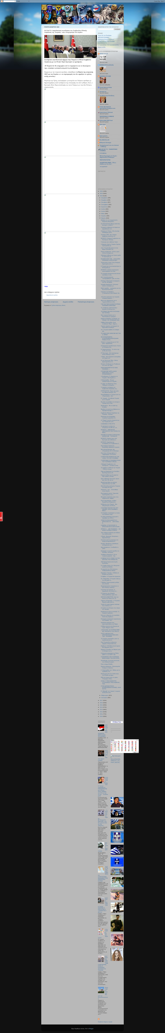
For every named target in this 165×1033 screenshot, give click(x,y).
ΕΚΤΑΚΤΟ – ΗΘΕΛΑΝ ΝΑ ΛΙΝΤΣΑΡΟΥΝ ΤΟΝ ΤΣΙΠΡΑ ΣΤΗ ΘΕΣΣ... (110, 431)
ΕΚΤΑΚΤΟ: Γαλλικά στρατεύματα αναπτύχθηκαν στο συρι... (110, 270)
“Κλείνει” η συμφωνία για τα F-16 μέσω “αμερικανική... (109, 342)
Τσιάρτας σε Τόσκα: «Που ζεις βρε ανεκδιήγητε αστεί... (110, 231)
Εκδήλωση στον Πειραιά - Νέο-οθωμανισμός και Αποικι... (109, 505)
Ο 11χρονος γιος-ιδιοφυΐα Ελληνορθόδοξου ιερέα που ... (109, 594)
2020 (101, 191)
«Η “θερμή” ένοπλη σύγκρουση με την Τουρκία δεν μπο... (110, 421)
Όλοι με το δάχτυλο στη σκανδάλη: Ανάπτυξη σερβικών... (110, 616)
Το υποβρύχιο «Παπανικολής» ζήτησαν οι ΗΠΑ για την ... (109, 308)
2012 (101, 711)
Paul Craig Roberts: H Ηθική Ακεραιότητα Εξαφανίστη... (108, 501)
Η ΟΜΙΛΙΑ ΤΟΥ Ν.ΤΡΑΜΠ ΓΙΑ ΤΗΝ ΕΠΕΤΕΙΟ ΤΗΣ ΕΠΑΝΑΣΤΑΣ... (110, 559)
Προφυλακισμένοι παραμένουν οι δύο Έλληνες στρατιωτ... (110, 586)
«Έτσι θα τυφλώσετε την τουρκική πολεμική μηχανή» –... (110, 297)
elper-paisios (103, 136)
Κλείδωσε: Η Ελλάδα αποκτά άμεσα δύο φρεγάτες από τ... (110, 646)
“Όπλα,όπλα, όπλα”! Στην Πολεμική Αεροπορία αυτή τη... (110, 263)
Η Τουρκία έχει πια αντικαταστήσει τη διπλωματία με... (111, 267)
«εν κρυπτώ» (103, 166)
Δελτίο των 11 (104, 53)
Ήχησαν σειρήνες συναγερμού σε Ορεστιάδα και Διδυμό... (110, 326)
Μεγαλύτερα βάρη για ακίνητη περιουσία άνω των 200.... (109, 483)
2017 (101, 700)
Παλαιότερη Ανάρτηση (86, 302)
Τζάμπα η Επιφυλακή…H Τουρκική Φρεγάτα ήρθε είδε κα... (110, 601)
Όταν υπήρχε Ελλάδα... (107, 664)
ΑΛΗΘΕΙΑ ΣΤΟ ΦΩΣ (105, 76)
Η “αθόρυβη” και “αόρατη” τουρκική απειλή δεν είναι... (110, 692)
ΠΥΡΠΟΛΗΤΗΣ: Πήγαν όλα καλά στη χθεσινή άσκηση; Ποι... (110, 391)
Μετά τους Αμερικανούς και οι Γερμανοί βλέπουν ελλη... (109, 301)
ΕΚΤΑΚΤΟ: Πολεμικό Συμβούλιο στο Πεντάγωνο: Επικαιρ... (110, 239)
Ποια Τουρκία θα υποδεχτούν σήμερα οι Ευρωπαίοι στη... (109, 643)
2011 (101, 714)
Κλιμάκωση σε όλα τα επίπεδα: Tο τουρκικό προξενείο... (110, 612)
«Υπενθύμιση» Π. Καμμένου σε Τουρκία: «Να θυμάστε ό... (109, 377)
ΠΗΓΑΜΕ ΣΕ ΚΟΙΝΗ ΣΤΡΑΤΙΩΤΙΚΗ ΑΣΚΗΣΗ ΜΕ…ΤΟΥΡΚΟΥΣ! (110, 435)
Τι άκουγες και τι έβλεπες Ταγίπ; (109, 242)
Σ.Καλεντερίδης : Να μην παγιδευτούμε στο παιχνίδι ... (109, 380)
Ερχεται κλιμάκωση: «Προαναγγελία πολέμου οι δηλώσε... (110, 667)
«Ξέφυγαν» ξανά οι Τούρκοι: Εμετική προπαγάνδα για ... (110, 245)
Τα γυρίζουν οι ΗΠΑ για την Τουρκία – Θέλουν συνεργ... (110, 468)
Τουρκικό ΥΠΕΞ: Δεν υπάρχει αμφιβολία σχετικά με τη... (108, 235)
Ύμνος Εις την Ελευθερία (104, 35)
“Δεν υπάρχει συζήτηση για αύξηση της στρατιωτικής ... (110, 533)
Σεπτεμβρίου (104, 204)
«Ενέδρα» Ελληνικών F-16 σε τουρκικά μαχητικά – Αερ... (109, 555)
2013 (101, 709)
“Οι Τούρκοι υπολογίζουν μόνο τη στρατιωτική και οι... (110, 639)
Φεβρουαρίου (105, 695)
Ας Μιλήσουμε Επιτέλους (107, 95)
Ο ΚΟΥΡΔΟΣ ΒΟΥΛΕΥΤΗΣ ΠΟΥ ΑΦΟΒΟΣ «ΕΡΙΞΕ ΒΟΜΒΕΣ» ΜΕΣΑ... (109, 509)
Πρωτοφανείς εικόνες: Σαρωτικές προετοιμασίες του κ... (109, 494)
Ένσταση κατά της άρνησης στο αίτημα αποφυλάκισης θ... (109, 540)
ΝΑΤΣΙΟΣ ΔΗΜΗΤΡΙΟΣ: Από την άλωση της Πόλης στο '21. (110, 597)
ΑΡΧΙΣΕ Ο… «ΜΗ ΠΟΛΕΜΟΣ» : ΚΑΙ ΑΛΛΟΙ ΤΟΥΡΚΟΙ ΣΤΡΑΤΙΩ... (111, 529)
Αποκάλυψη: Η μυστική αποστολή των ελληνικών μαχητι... (110, 661)
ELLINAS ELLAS (104, 140)
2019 (101, 193)
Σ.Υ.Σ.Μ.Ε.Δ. (103, 153)
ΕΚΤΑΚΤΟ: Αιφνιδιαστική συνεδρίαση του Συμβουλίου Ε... (110, 443)
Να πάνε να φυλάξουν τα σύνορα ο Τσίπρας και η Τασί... (110, 402)
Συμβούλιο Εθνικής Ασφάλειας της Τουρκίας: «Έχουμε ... (110, 413)
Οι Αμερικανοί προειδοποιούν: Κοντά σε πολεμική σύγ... (111, 346)
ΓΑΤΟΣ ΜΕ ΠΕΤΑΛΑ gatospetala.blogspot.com (107, 107)
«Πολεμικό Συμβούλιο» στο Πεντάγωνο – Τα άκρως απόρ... (110, 464)
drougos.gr (103, 91)
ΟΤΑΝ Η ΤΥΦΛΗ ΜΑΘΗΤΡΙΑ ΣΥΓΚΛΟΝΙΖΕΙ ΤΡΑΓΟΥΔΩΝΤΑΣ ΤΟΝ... (110, 682)
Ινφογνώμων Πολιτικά (106, 112)
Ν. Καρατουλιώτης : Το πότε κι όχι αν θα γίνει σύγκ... (110, 350)
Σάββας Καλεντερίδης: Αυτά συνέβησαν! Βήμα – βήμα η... (109, 323)
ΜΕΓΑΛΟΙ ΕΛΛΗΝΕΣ (103, 37)
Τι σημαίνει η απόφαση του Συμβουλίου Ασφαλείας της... (109, 388)
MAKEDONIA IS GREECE (107, 116)
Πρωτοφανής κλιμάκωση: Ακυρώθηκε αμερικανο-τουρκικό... (110, 446)
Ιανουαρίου (104, 697)
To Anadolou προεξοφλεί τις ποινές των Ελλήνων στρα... (110, 513)
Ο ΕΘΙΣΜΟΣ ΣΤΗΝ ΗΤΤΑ (108, 423)
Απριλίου (103, 216)
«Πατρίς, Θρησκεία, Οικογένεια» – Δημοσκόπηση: (110, 537)
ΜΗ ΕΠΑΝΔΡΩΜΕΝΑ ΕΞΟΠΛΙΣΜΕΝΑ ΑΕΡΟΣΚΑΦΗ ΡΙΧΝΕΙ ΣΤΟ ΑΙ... (109, 338)
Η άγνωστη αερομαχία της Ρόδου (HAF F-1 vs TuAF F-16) (110, 654)
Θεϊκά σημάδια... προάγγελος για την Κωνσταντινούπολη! (111, 289)
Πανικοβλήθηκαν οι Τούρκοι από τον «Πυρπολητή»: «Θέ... (110, 395)
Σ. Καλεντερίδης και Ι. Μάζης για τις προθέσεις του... (110, 670)
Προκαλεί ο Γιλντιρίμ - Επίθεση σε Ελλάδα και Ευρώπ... (110, 573)
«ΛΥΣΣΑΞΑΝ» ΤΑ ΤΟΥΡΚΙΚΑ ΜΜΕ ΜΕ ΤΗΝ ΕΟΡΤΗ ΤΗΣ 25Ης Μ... (110, 630)
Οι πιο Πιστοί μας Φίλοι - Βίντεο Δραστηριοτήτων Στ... (109, 361)
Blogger (91, 1028)
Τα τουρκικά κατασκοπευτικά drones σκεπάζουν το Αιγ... (110, 274)
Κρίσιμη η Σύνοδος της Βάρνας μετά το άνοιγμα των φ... (110, 650)
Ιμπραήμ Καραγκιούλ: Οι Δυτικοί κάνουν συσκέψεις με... (109, 285)
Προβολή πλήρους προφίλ (105, 1022)
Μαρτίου (103, 218)
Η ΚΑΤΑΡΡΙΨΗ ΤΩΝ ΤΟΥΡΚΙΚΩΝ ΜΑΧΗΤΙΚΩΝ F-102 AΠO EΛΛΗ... (110, 657)
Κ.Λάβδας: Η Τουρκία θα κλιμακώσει (110, 576)
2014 (101, 707)
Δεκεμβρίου (104, 197)
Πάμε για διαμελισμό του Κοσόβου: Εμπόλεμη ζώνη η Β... (110, 472)
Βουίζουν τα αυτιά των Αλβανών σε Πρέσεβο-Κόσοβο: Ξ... (110, 410)
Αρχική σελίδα (68, 302)
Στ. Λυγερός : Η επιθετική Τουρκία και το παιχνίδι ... (110, 399)
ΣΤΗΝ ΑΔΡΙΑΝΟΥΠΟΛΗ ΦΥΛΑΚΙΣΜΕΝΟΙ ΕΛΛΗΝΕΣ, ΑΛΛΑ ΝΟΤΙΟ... (111, 687)
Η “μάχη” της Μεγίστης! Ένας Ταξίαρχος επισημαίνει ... (109, 384)
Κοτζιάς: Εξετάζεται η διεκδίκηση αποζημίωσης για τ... (109, 544)
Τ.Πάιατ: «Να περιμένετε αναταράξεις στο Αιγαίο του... (111, 357)
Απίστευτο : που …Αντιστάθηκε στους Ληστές (109, 490)
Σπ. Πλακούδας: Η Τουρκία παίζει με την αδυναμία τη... (110, 579)
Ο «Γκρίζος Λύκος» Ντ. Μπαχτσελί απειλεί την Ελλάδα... (110, 566)
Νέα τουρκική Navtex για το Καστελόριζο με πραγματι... (109, 315)
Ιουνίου (103, 211)
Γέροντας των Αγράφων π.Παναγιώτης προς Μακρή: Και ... (110, 293)
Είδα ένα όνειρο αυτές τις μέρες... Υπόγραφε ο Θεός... (110, 678)
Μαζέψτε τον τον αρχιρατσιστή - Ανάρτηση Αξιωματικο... (109, 220)
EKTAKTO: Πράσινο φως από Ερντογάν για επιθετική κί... (109, 439)
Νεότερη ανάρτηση (51, 302)
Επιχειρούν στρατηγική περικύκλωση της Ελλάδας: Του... (111, 619)
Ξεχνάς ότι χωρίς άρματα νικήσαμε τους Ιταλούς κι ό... (110, 605)
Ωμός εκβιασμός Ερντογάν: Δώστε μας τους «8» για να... (110, 479)
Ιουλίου (103, 209)
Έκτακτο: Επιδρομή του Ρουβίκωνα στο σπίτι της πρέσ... (110, 364)
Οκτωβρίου (104, 202)
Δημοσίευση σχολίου (52, 295)
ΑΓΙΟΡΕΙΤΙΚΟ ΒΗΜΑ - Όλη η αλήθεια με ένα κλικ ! (108, 163)
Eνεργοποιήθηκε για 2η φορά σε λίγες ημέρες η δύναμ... (109, 475)
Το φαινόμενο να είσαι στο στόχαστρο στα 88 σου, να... (109, 427)
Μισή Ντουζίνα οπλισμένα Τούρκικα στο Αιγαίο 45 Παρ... (110, 486)
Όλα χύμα (103, 124)
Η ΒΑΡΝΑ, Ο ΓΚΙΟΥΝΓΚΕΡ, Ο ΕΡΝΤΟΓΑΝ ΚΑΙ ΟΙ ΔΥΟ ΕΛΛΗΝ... (110, 526)
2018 (101, 195)
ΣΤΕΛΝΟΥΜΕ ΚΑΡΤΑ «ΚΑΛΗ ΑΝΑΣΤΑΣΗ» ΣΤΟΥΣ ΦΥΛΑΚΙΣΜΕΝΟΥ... (109, 373)
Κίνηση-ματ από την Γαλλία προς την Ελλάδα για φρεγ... (110, 674)
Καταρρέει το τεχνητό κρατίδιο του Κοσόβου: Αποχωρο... (110, 551)
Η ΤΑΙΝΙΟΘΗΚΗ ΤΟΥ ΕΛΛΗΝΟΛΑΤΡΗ (108, 45)
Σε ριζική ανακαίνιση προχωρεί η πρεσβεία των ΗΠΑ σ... (109, 517)
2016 (101, 702)
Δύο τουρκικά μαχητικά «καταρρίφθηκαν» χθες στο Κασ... (110, 278)
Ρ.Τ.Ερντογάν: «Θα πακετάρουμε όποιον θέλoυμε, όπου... (110, 353)
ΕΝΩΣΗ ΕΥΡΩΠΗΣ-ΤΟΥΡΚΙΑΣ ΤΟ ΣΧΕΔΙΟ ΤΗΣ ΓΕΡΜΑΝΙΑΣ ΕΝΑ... (110, 319)
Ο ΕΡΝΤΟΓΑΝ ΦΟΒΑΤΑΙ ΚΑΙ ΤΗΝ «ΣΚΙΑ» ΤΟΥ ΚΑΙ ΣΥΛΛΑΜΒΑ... (110, 457)
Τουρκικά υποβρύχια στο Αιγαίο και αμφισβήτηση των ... (110, 228)
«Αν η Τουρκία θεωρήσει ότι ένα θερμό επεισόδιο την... (109, 248)
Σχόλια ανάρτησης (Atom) (58, 305)
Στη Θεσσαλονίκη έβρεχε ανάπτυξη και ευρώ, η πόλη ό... (110, 224)
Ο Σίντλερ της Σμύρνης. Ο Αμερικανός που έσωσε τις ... (109, 590)
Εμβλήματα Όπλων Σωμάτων (106, 39)
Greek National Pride (106, 87)
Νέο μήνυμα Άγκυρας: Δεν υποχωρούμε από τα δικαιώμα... (110, 450)
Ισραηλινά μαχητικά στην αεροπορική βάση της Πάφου (109, 623)
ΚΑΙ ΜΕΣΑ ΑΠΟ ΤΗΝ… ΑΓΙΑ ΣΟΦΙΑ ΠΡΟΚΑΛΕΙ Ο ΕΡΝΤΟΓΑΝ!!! (110, 259)
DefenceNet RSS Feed (106, 120)
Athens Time (117, 722)
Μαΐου (103, 213)
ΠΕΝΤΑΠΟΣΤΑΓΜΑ (105, 160)
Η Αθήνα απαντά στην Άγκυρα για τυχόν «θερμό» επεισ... (110, 627)
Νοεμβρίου (104, 200)
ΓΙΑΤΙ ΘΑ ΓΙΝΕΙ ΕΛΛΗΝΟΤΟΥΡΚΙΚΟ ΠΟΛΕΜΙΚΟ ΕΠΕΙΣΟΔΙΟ (110, 305)
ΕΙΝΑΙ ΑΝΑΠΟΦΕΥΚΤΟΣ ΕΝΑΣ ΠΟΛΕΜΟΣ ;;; (109, 368)
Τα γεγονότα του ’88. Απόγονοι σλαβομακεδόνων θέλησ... (109, 570)
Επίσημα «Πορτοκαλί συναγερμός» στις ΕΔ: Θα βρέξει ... (110, 281)
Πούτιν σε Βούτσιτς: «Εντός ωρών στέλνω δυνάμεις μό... (110, 252)
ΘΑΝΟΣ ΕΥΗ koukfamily (107, 65)
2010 (101, 716)
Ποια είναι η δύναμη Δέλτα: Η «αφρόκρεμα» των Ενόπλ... (109, 453)
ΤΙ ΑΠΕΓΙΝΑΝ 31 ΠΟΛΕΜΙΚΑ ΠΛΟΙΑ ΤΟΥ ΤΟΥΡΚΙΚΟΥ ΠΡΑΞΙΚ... (110, 461)
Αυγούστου (104, 206)
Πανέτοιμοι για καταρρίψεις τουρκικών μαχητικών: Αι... (108, 417)
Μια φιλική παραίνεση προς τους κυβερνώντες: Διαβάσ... (110, 497)
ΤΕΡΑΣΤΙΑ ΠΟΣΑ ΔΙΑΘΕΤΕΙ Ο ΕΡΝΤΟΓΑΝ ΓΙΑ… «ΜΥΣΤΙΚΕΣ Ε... (110, 522)
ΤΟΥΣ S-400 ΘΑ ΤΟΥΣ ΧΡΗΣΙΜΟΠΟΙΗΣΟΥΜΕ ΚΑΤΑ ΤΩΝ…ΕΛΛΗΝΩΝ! (109, 635)
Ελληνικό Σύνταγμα (105, 142)
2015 (101, 705)
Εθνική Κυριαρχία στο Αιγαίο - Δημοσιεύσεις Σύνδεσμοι (108, 156)
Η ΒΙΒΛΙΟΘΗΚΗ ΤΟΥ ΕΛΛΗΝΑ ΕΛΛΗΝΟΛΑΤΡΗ (106, 42)
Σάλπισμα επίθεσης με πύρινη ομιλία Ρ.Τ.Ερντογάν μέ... (111, 256)
